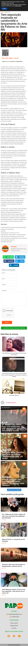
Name (3, 272)
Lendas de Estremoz (14, 395)
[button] (8, 257)
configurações (18, 6)
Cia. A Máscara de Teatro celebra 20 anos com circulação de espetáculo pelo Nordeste (13, 516)
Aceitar (4, 8)
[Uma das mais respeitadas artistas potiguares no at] (14, 474)
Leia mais (4, 519)
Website (4, 284)
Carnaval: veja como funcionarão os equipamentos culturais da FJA (13, 565)
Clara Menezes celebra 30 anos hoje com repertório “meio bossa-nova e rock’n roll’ (13, 591)
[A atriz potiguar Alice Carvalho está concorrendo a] (14, 447)
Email (3, 278)
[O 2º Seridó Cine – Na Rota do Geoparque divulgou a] (14, 419)
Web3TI (18, 644)
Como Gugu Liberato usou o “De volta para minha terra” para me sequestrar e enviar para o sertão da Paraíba (14, 375)
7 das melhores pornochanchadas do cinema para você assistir (14, 353)
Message (4, 290)
